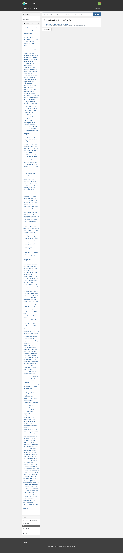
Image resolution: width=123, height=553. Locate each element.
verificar (28, 502)
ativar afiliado (30, 61)
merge (33, 291)
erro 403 (35, 200)
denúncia (25, 172)
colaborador (26, 124)
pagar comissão (29, 341)
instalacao (26, 258)
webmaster (31, 511)
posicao (25, 363)
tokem (24, 480)
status (24, 460)
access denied (26, 31)
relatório (30, 419)
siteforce (29, 456)
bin (29, 77)
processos (30, 375)
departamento (31, 174)
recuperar (33, 407)
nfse (26, 311)
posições (29, 363)
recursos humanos (27, 409)
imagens (25, 254)
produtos (35, 377)
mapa (30, 284)
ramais (29, 391)
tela (35, 470)
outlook (32, 323)
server (37, 444)
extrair (35, 210)
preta (33, 367)
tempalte (29, 476)
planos (25, 357)
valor (31, 501)
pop (26, 359)
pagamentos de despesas (28, 340)
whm (24, 512)
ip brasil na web (31, 264)
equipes (25, 200)
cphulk (24, 156)
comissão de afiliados (32, 128)
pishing (36, 353)
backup (25, 71)
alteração (34, 43)
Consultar (25, 148)
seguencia (28, 438)
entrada (34, 196)
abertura (25, 30)
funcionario (31, 236)
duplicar (25, 191)
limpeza (31, 272)
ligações (26, 272)
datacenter (30, 166)
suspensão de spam (31, 468)
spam (35, 456)
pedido (31, 351)
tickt (31, 478)
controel (28, 150)
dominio (31, 183)
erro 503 (36, 202)
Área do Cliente (27, 8)
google (25, 244)
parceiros (26, 347)
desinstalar (31, 177)
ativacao (26, 59)
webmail (26, 511)
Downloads (27, 528)
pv (24, 389)
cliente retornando (33, 118)
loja (36, 276)
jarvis (27, 268)
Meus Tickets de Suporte (30, 520)
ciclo (30, 114)
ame (29, 45)
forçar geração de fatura (30, 234)
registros (33, 414)
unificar (35, 492)
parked (33, 349)
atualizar (34, 65)
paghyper (29, 343)
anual (35, 45)
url (28, 498)
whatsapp (36, 511)
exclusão (36, 208)
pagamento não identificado (33, 333)
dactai (28, 164)
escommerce (26, 206)
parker (36, 349)
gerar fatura (34, 238)
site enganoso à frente (30, 454)
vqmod (25, 509)
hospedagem (27, 248)
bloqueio (31, 79)
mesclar (36, 291)
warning (35, 509)
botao (24, 89)
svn (36, 468)
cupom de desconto (33, 162)
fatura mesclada (30, 223)
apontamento (26, 51)
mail (24, 282)
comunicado (26, 139)
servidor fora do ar (27, 450)
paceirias (30, 325)
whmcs (27, 513)
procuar (33, 375)
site (24, 454)
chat (31, 112)
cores (27, 152)
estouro (27, 208)
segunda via (33, 438)
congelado (31, 146)
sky (32, 456)
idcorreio (27, 252)
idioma (30, 252)
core (24, 152)
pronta (37, 383)
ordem (28, 323)
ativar (25, 61)
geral (24, 238)
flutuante (33, 230)
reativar (31, 396)
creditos (34, 157)
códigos (32, 123)
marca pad (25, 286)
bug (28, 91)
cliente (30, 117)
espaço (31, 206)
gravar (29, 246)
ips (26, 266)
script (32, 436)
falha (34, 212)
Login (98, 8)
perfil (35, 351)
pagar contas (36, 341)
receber (30, 406)
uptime (24, 498)
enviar (25, 198)
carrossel (29, 105)
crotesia (32, 160)
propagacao (26, 384)
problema (26, 371)
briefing (25, 91)
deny (24, 174)
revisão (32, 435)
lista (26, 274)
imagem (35, 252)
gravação (25, 246)
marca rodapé (31, 286)
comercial (25, 128)
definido (32, 168)
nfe (38, 309)
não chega (34, 309)
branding (28, 89)
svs (38, 468)
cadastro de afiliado (31, 95)
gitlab (30, 242)
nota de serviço (31, 311)
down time (28, 187)
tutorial (30, 492)
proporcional (36, 384)
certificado (30, 109)
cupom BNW (26, 162)
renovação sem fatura (27, 427)
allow (30, 43)
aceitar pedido (33, 31)
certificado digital (32, 110)
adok (31, 39)
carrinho (25, 105)
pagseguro (27, 345)
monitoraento (33, 299)
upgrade (26, 496)
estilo (24, 208)
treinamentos (35, 488)
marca (35, 284)
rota (35, 435)
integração (27, 260)
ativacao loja (33, 59)
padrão (29, 328)
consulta (35, 146)
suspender (30, 462)
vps (37, 507)
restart (32, 431)
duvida (28, 191)
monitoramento (26, 301)
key (26, 270)
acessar (26, 34)
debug (24, 168)
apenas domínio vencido (28, 48)
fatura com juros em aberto (29, 216)
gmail (36, 242)
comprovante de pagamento (29, 135)
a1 (35, 28)
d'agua (24, 164)
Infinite (37, 256)
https (31, 250)
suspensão (27, 464)
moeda (28, 299)
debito (37, 166)
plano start (34, 355)
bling (34, 77)
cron (28, 159)
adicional (30, 37)
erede (29, 200)
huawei (35, 250)
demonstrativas (31, 170)
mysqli (30, 309)
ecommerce (27, 193)
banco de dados (33, 75)
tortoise (34, 480)
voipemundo (33, 506)
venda (24, 502)
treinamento (27, 488)
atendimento (29, 57)
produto (29, 377)
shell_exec (33, 452)
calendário (29, 97)
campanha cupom (31, 101)
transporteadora (34, 486)
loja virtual (31, 278)
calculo (24, 97)
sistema (36, 452)
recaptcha (25, 406)
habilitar (32, 246)
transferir (30, 484)
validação (26, 501)
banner (25, 77)
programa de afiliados (28, 378)
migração (34, 293)
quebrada (34, 388)
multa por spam (32, 308)
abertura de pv (30, 30)
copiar (32, 150)
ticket (27, 478)
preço (25, 365)
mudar (27, 308)
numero (25, 320)
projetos (31, 381)
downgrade (33, 187)
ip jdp (36, 264)
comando (26, 126)
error (32, 204)
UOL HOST (28, 494)
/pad (27, 28)
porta (33, 361)
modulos (25, 299)
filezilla (24, 230)
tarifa (28, 470)
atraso (34, 61)
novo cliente (29, 317)
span (25, 458)
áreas (33, 53)
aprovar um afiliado (27, 53)
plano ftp (29, 355)
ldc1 (33, 270)
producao (25, 377)
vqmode (30, 509)
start (36, 458)
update (32, 494)
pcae (28, 351)
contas (33, 148)
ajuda (37, 39)
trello (25, 490)
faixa (28, 212)
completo (33, 132)
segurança (27, 440)
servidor (35, 448)
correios (26, 155)
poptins (25, 361)
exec (24, 210)
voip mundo (28, 506)
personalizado (26, 353)
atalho (24, 57)
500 (30, 28)
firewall (29, 230)
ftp (28, 236)
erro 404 (25, 202)
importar (32, 254)
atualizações (27, 66)
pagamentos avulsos (30, 338)
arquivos (36, 55)
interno (24, 264)
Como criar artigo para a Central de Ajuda (65, 24)
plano (25, 355)
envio (30, 198)
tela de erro (29, 472)
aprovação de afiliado (33, 51)
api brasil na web (28, 50)
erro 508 (29, 204)
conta (30, 148)
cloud (31, 120)
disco (30, 181)
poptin (36, 359)
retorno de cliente (27, 435)
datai (34, 166)
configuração (27, 141)
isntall (28, 266)
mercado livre (29, 291)
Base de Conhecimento (30, 526)
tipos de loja (35, 478)
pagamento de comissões (28, 329)
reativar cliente (28, 398)
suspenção (25, 462)
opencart (34, 320)
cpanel (35, 155)
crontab (29, 160)
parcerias (25, 349)
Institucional (34, 258)
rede (32, 409)
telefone (30, 474)
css (36, 160)
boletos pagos (33, 87)
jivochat (34, 268)
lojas (30, 280)
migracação (28, 293)
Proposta (26, 386)
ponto (34, 357)
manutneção (26, 284)
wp (35, 512)
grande (29, 244)
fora (24, 234)
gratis (33, 244)
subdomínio (28, 460)
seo (35, 444)
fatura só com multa (32, 224)
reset (36, 429)
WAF (33, 509)
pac (27, 326)
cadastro (25, 95)
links (24, 274)
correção (31, 152)
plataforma (30, 357)
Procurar (97, 14)
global (33, 242)
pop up (29, 359)
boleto (25, 83)
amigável (32, 45)
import (28, 254)
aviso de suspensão (33, 69)
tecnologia (32, 470)
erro (32, 200)
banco (25, 75)
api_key (35, 50)
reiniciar (30, 417)
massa (24, 288)
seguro (32, 440)
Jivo (30, 268)
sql (28, 458)
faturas (29, 226)
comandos (33, 126)
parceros (29, 349)
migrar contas (33, 295)
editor (29, 195)
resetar (24, 431)
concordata (31, 139)
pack (34, 326)
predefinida (27, 367)
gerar (28, 238)
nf (36, 309)
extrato (24, 212)
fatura (25, 214)
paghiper (25, 343)
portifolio (36, 361)
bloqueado (25, 79)
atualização (30, 63)
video (36, 504)
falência (30, 212)
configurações (35, 141)
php (34, 353)
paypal (24, 351)
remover (26, 421)
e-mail (31, 191)
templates (34, 476)
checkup (26, 114)
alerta (27, 41)
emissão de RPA (29, 196)
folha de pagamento (34, 232)
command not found (27, 130)
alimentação (25, 43)
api (35, 48)
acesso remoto (30, 35)
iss (30, 266)
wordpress (32, 512)
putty (36, 386)
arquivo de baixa (29, 55)
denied (35, 170)
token (27, 480)
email (32, 195)
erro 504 (25, 204)
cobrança (26, 123)
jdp (29, 268)
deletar (35, 168)
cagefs (37, 95)
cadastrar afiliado (33, 93)
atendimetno (34, 57)
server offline (26, 446)
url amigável (31, 498)
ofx (30, 320)
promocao (26, 383)
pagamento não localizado (28, 335)
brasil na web (33, 89)
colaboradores (32, 124)
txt (33, 492)
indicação (32, 256)
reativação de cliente (30, 393)
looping (34, 280)
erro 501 (33, 202)
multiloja (25, 309)
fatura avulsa (31, 214)
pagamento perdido (27, 336)
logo (35, 276)
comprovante (33, 134)
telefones (35, 474)
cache (32, 91)
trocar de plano (35, 490)
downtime (25, 189)
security (35, 436)
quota (25, 391)
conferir (35, 139)
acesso (31, 34)
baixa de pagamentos (32, 73)
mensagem (30, 289)
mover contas (29, 306)
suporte (34, 461)
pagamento (35, 328)
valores (35, 500)
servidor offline (35, 450)
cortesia (31, 154)
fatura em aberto (30, 221)
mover (24, 306)
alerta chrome (32, 41)
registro (30, 412)
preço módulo (30, 365)
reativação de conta (27, 395)
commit (33, 130)
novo (25, 318)
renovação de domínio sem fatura (30, 425)
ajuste (24, 41)
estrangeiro (31, 208)
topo (30, 481)
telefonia (25, 476)
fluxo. (28, 232)
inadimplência (26, 256)
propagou (31, 384)
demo (25, 170)
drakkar (30, 189)
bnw (35, 79)
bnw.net (25, 81)
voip (24, 506)
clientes (26, 120)
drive (34, 189)
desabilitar (27, 176)
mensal (34, 289)
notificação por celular (30, 315)
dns (27, 183)
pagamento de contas (27, 331)
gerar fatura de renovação (28, 240)
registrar (25, 411)
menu (24, 291)
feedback (37, 228)
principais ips (29, 369)
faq (36, 212)
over (37, 323)
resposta (28, 431)
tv (32, 492)
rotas (37, 435)
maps (32, 284)
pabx (24, 325)
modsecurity (28, 297)
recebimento (36, 406)
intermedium (27, 262)
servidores (27, 452)
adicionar (26, 40)
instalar (30, 258)
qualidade (28, 389)
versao (25, 504)
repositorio (27, 429)
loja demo (25, 278)
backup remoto (32, 71)
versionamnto (31, 504)
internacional (35, 262)
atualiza (25, 63)
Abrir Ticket (27, 533)
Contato (25, 542)
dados (31, 164)
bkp (31, 77)
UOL (24, 494)
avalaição (25, 67)
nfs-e (24, 311)
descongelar (26, 177)
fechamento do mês (30, 228)
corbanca (36, 150)
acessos (35, 35)
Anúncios (26, 523)
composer (26, 134)
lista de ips (29, 274)
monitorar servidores (33, 304)
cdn (32, 105)
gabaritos (36, 236)
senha (32, 444)
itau (32, 266)
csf (35, 160)
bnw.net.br (29, 81)
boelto (33, 81)
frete (25, 236)
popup (29, 361)
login (31, 276)
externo (31, 210)
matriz (32, 288)
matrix (28, 288)
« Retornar (47, 29)
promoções (33, 383)
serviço (30, 446)
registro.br (27, 414)
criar (25, 159)
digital (33, 179)
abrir (35, 30)
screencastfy (28, 436)
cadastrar (26, 93)
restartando (36, 431)
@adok (32, 28)
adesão (25, 37)
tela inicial (34, 472)
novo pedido (35, 317)
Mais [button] (34, 8)
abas (37, 28)
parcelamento (33, 347)
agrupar (34, 39)
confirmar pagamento (27, 143)
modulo (33, 298)
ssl (33, 458)
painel (33, 345)
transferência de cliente (28, 482)
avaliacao (29, 67)
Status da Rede (28, 531)
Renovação (33, 423)
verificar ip (32, 502)
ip (27, 264)
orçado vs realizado (27, 321)
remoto (34, 419)
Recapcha (35, 404)
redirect (36, 409)
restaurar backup (29, 433)
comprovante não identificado (29, 137)
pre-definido (33, 363)
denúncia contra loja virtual (32, 172)
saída (24, 436)
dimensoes (25, 181)
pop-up (33, 359)
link (36, 272)
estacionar (36, 206)
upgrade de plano (33, 496)
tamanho (25, 470)
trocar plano (26, 492)
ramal (32, 391)
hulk (24, 252)
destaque (29, 179)
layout (30, 270)
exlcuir (27, 210)
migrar (25, 295)
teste (24, 478)
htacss (28, 250)
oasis (28, 320)
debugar (28, 168)
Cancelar (35, 103)
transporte (28, 486)
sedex (24, 438)
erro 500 (29, 202)
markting (36, 286)
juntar (24, 270)
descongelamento (34, 176)
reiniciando (25, 417)
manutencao (29, 282)
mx (27, 309)
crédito (28, 157)
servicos (31, 448)
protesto (32, 386)
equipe (34, 198)
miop (24, 297)
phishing (31, 353)
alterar (25, 46)
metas (24, 293)
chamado (26, 112)
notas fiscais (29, 314)
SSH (30, 458)
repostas (33, 429)
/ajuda (24, 28)
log (29, 276)
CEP (27, 106)
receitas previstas (27, 407)
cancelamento (28, 103)
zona (37, 512)
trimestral (29, 490)
